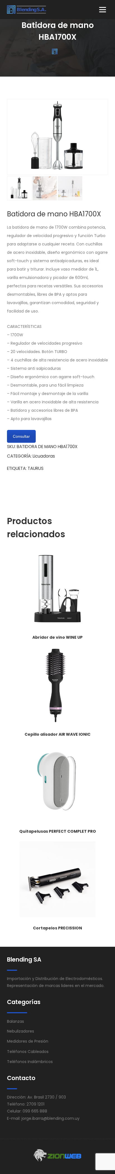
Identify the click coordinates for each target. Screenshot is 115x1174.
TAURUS (36, 468)
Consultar (21, 436)
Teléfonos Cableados (28, 1051)
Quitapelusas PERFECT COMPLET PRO (57, 831)
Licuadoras (44, 456)
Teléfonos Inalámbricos (30, 1061)
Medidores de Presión (27, 1041)
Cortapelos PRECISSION (57, 928)
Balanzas (15, 1021)
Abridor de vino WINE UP (57, 637)
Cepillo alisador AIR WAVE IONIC (57, 734)
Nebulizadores (20, 1031)
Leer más (57, 625)
